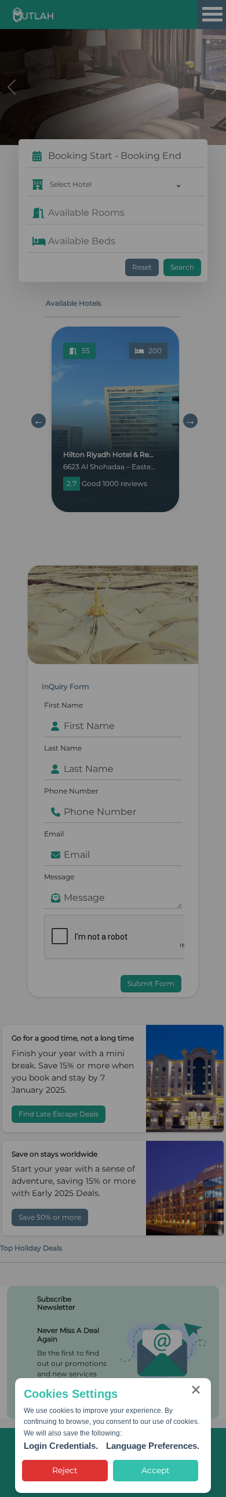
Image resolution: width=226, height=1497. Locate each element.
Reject (65, 1470)
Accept (155, 1470)
